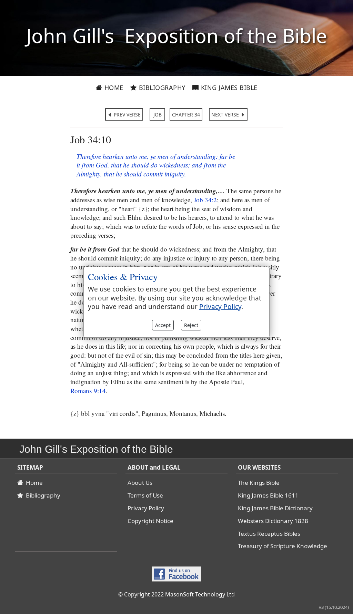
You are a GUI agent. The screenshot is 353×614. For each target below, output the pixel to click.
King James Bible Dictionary (275, 508)
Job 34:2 (205, 199)
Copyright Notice (150, 521)
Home (112, 87)
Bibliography (161, 87)
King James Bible (228, 87)
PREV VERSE (126, 114)
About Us (140, 483)
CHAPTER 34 (186, 114)
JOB (157, 114)
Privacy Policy (146, 508)
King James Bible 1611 (268, 495)
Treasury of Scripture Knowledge (282, 546)
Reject (191, 325)
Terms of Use (145, 495)
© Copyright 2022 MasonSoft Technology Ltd (176, 594)
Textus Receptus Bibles (269, 534)
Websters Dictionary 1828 (273, 521)
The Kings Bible (259, 483)
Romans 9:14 (88, 390)
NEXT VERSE (225, 114)
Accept (163, 325)
